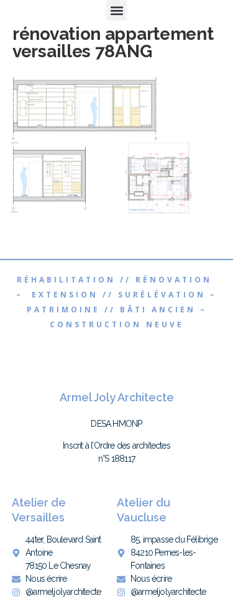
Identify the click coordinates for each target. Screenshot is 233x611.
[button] (116, 10)
